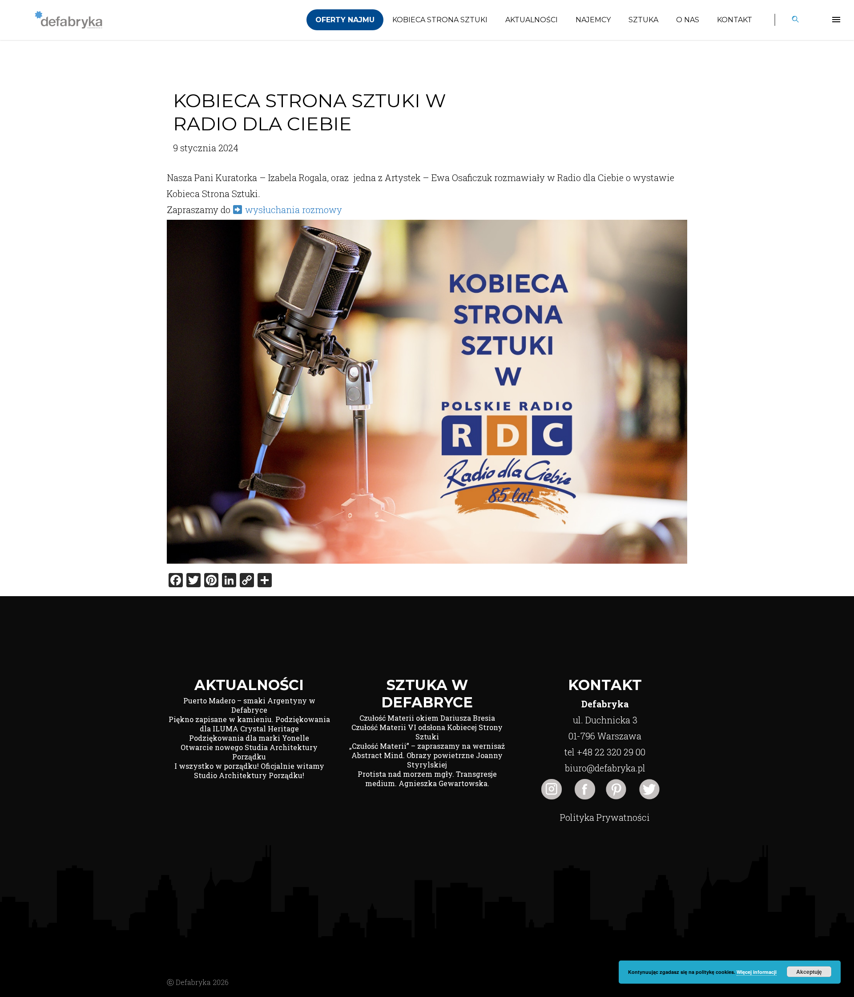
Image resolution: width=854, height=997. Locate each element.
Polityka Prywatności (605, 817)
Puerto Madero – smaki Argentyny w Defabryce (249, 705)
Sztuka (643, 20)
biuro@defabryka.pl (605, 768)
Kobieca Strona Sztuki (439, 20)
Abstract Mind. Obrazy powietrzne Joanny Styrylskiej (427, 760)
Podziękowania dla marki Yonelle (249, 738)
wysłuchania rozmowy (294, 209)
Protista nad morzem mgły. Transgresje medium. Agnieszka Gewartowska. (427, 778)
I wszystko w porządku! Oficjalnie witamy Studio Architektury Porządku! (249, 770)
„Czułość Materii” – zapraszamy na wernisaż (427, 746)
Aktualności (531, 20)
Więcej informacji (757, 972)
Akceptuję (809, 972)
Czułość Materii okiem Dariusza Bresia (427, 718)
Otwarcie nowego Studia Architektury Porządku (249, 752)
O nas (687, 20)
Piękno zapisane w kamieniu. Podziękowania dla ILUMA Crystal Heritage (249, 723)
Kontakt (734, 20)
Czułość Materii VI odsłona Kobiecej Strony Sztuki (427, 732)
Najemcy (593, 20)
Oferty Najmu (345, 20)
